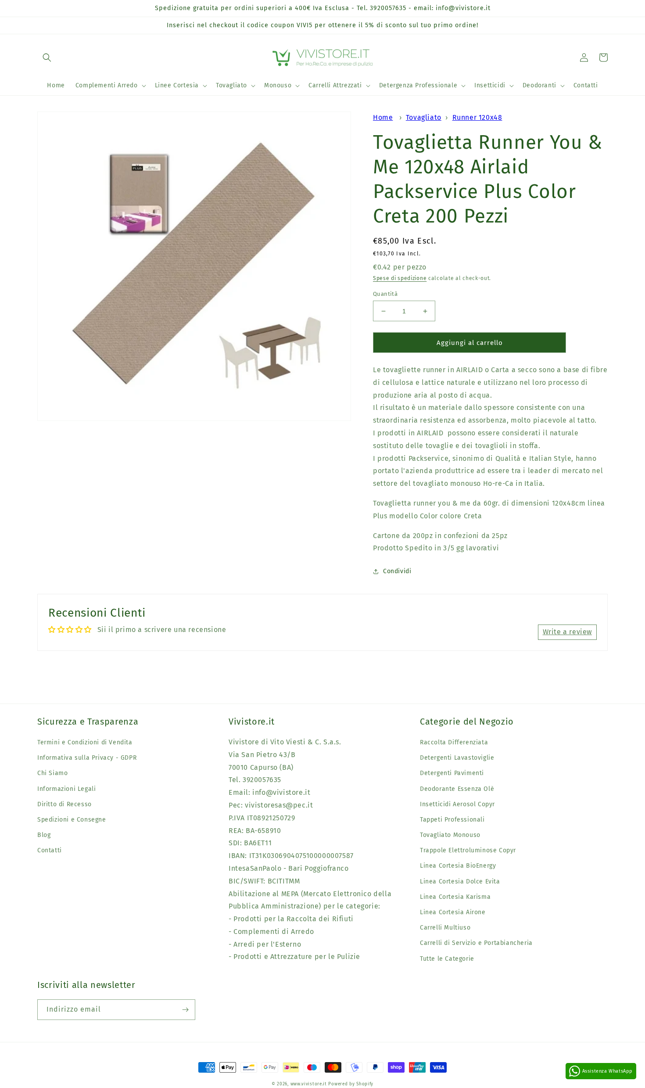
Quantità (385, 294)
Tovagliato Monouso (450, 835)
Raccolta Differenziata (454, 742)
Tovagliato (423, 117)
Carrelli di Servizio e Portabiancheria (476, 943)
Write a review (567, 632)
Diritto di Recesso (64, 804)
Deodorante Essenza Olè (457, 789)
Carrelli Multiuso (445, 927)
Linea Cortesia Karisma (455, 897)
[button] (47, 57)
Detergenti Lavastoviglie (457, 757)
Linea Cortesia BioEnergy (458, 865)
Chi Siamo (52, 773)
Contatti (49, 850)
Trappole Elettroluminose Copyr (468, 850)
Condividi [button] (397, 571)
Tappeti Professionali (452, 819)
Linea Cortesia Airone (453, 912)
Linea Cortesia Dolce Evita (460, 881)
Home (383, 117)
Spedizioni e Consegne (71, 819)
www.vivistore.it (308, 1084)
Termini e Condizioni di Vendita (85, 742)
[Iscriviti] (185, 1009)
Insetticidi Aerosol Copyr (457, 804)
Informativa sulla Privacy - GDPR (86, 757)
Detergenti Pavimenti (452, 773)
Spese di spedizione (399, 278)
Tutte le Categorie (447, 958)
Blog (43, 835)
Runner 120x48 (477, 117)
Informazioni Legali (66, 789)
